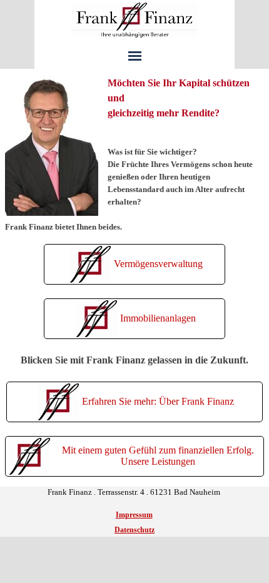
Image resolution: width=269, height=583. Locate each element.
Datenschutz (134, 529)
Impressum (134, 514)
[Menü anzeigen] (135, 56)
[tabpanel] (134, 154)
